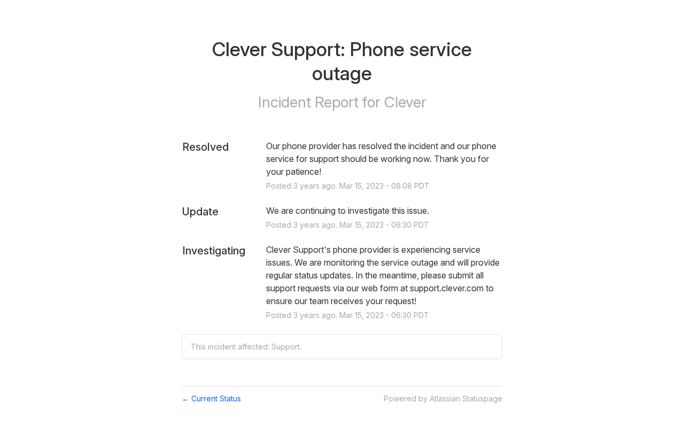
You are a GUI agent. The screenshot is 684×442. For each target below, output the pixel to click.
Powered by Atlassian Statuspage (443, 398)
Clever (405, 102)
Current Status (211, 398)
